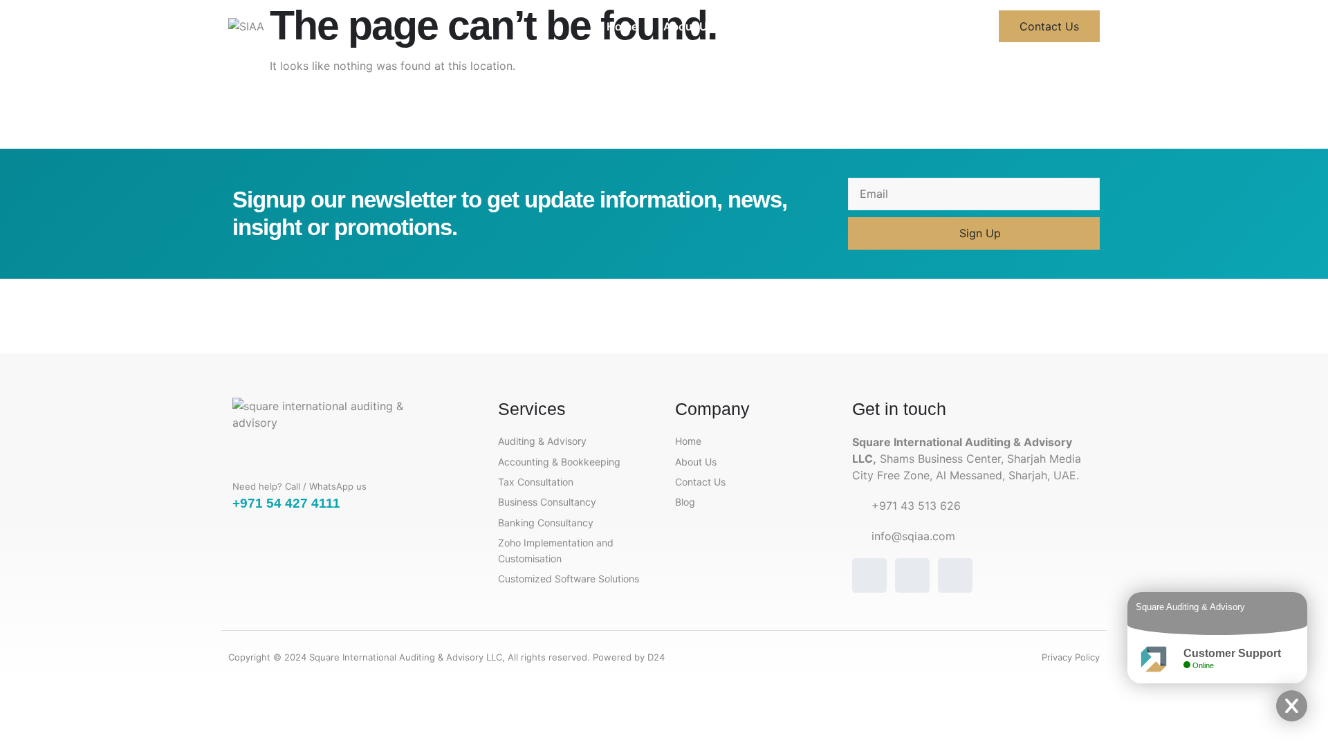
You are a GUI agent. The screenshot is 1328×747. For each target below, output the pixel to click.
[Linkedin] (955, 575)
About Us (688, 26)
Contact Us (887, 26)
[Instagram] (912, 575)
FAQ (820, 26)
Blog (955, 26)
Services (761, 26)
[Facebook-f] (869, 575)
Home (622, 26)
